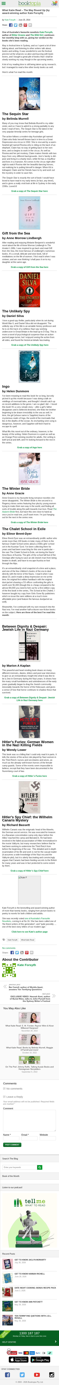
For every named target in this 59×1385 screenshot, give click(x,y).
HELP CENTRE (9, 1342)
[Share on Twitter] (15, 25)
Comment (8, 1108)
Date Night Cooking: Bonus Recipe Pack (35, 1288)
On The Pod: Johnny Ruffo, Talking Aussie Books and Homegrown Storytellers (29, 1069)
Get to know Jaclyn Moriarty (30, 1260)
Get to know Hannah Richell (30, 1274)
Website (44, 1135)
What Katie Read (27, 940)
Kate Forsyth (10, 20)
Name (7, 1135)
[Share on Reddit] (20, 25)
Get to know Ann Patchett (29, 1302)
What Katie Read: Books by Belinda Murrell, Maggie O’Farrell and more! (29, 1050)
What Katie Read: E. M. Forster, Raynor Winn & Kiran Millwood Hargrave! (29, 1028)
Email (25, 1135)
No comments (8, 948)
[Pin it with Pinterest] (25, 25)
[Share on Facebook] (10, 25)
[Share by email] (30, 25)
